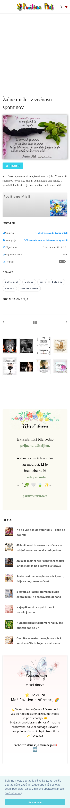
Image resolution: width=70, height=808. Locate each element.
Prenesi (14, 165)
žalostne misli (29, 288)
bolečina (57, 282)
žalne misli (12, 282)
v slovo (29, 282)
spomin (9, 288)
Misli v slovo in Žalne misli (52, 232)
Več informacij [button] (13, 793)
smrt (43, 282)
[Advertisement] (35, 53)
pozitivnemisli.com (35, 495)
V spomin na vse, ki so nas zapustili (46, 240)
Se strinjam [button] (35, 802)
